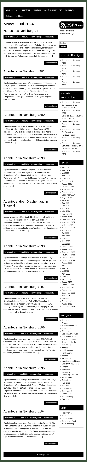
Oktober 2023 (67, 225)
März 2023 (66, 244)
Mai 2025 (65, 173)
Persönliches (67, 377)
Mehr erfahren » (51, 63)
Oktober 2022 (67, 258)
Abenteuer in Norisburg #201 (24, 71)
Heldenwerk (66, 353)
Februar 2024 (67, 214)
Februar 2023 (67, 247)
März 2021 (66, 298)
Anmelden (66, 416)
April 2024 (66, 208)
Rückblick (66, 383)
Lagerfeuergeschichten (53, 10)
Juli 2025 (65, 168)
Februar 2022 (67, 279)
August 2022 (67, 263)
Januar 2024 (67, 217)
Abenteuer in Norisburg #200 (24, 114)
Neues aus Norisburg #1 (21, 30)
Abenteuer (66, 320)
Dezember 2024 (68, 187)
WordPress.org (68, 424)
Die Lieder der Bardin (70, 342)
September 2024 (68, 195)
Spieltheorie (66, 388)
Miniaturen (66, 369)
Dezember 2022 (68, 252)
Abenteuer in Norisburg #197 (24, 287)
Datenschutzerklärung (14, 16)
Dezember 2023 (68, 219)
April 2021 (66, 296)
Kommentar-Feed (69, 421)
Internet (65, 356)
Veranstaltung (67, 397)
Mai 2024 (65, 206)
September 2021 (68, 293)
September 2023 (68, 228)
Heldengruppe (67, 350)
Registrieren (67, 413)
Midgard (65, 367)
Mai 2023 (65, 238)
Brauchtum (66, 328)
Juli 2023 (65, 233)
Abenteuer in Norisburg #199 (24, 158)
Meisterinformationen (70, 364)
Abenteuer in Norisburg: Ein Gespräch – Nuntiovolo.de (71, 132)
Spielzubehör (67, 391)
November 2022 (68, 255)
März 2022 (66, 277)
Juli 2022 (65, 266)
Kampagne (66, 358)
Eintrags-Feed (67, 418)
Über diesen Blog (23, 10)
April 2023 (66, 241)
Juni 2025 (66, 170)
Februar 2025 (67, 181)
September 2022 (68, 260)
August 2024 (67, 198)
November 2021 (68, 288)
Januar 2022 (67, 282)
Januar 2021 (67, 304)
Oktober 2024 (67, 192)
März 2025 (66, 179)
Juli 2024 (65, 200)
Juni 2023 (66, 236)
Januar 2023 (67, 249)
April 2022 (66, 274)
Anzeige (65, 323)
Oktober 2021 (67, 290)
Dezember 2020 (68, 307)
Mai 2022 (65, 271)
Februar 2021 (67, 301)
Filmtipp (65, 347)
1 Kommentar (49, 37)
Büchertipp (66, 331)
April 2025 (66, 176)
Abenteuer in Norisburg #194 (24, 411)
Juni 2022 (66, 268)
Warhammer (66, 399)
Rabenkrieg (66, 380)
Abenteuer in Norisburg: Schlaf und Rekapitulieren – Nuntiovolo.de (72, 146)
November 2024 (68, 189)
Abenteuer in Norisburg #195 (24, 368)
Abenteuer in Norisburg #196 (24, 327)
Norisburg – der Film (70, 375)
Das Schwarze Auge (70, 334)
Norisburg (37, 10)
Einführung (66, 345)
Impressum (69, 10)
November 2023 (68, 222)
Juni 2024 (66, 203)
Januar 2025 (67, 184)
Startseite (9, 10)
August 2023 (67, 230)
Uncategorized (68, 394)
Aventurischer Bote (69, 326)
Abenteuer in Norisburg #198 (24, 246)
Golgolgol (38, 37)
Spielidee (65, 386)
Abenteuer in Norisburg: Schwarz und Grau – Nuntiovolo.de (71, 105)
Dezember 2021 (68, 285)
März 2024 (66, 211)
